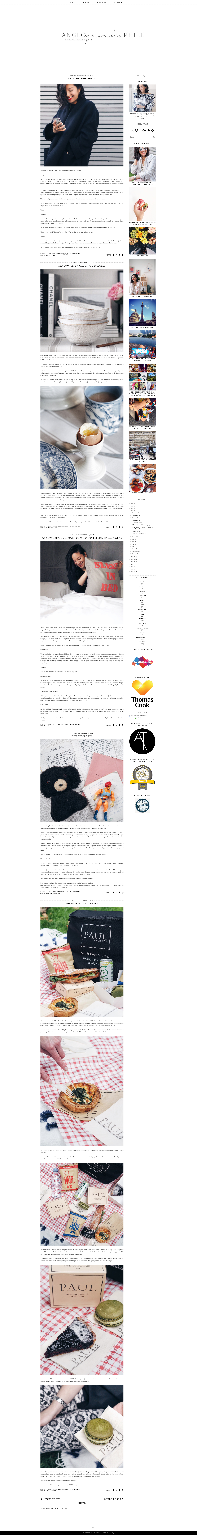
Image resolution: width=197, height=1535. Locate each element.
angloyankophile (100, 1527)
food (47, 1490)
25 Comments (75, 891)
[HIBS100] (138, 717)
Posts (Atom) (61, 1508)
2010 (132, 571)
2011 (132, 569)
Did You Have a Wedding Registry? (81, 265)
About (86, 2)
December (134, 513)
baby (142, 582)
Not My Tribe (142, 256)
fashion (142, 596)
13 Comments (75, 1489)
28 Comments (75, 526)
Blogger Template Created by (98, 1533)
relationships (51, 255)
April (133, 546)
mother (142, 623)
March (134, 549)
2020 (132, 503)
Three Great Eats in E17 (142, 493)
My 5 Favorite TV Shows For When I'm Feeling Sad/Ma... (142, 528)
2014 (132, 561)
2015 (132, 559)
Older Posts (113, 1499)
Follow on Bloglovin (142, 76)
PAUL (86, 1021)
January (134, 553)
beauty (142, 586)
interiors (49, 527)
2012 (132, 566)
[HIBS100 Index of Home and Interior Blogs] (138, 715)
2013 (132, 564)
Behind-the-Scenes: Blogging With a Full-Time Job (142, 223)
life (55, 527)
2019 (132, 506)
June (133, 541)
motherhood (142, 628)
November (135, 515)
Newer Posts (51, 1499)
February (134, 551)
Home (72, 2)
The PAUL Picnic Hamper (82, 903)
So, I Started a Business (142, 296)
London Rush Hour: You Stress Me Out (142, 460)
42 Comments (75, 724)
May (133, 544)
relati (142, 632)
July (133, 539)
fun (142, 605)
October (134, 518)
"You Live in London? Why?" (142, 327)
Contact (101, 2)
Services (119, 2)
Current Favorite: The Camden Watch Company (142, 183)
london (53, 1490)
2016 (132, 557)
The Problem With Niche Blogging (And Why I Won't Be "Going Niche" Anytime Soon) (142, 393)
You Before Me (82, 736)
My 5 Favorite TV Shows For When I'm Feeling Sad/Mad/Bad (82, 538)
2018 (132, 508)
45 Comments (75, 254)
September (135, 520)
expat (142, 591)
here (72, 364)
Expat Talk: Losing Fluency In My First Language (142, 427)
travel (142, 642)
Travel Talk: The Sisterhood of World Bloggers (142, 359)
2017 (132, 511)
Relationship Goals (82, 78)
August (134, 536)
